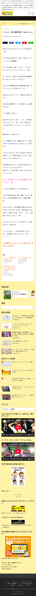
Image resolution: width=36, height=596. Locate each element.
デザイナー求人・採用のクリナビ (11, 563)
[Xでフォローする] (13, 576)
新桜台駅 (10, 246)
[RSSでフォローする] (23, 576)
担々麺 (22, 243)
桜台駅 (28, 243)
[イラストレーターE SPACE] (18, 522)
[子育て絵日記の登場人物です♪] (18, 476)
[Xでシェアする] (5, 43)
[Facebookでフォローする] (16, 576)
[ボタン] (29, 14)
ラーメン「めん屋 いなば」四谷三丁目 (9, 258)
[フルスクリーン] (32, 435)
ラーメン (6, 29)
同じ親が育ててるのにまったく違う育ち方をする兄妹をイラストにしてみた (9, 269)
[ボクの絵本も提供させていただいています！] (18, 546)
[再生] (4, 435)
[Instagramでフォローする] (19, 576)
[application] (18, 427)
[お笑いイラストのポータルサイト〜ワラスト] (18, 508)
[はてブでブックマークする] (18, 43)
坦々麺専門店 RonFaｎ (11, 243)
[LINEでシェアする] (30, 43)
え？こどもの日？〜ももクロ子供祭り (24, 258)
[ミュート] (29, 435)
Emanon (21, 593)
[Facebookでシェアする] (11, 43)
